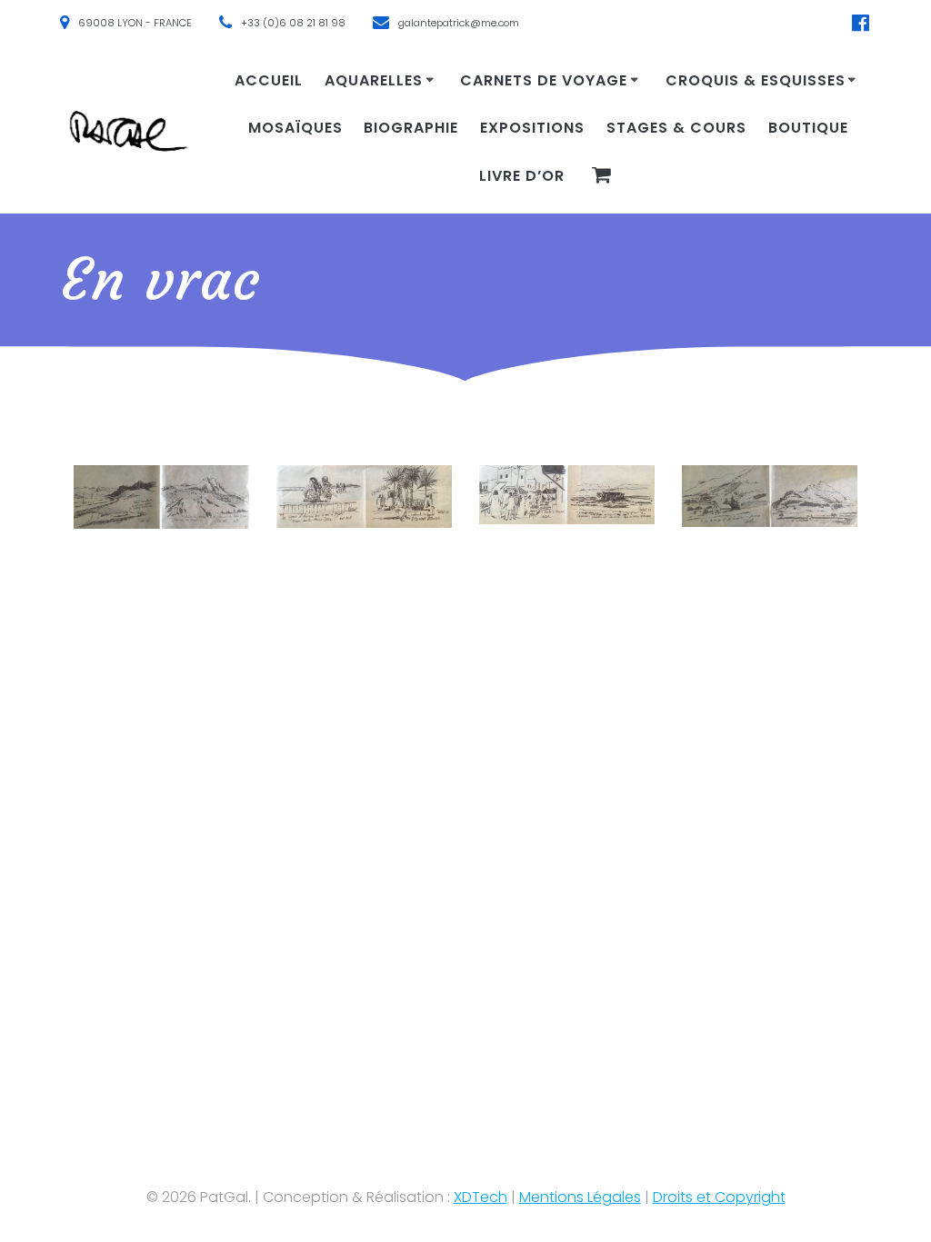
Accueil (269, 80)
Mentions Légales (580, 1197)
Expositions (532, 127)
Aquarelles (374, 80)
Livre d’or (522, 175)
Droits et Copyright (719, 1197)
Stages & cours (676, 127)
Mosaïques (295, 127)
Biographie (411, 127)
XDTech (480, 1197)
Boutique (808, 127)
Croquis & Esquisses (756, 80)
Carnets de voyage (543, 80)
